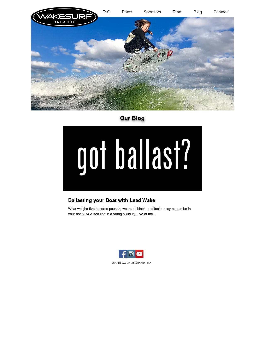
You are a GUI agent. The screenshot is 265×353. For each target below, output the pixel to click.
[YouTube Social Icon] (139, 254)
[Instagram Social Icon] (131, 254)
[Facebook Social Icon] (123, 254)
